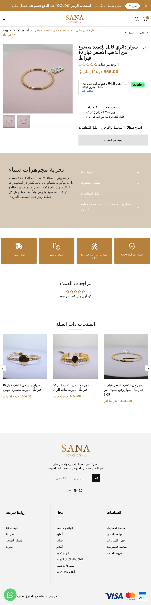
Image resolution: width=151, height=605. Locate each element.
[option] (38, 78)
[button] (88, 64)
